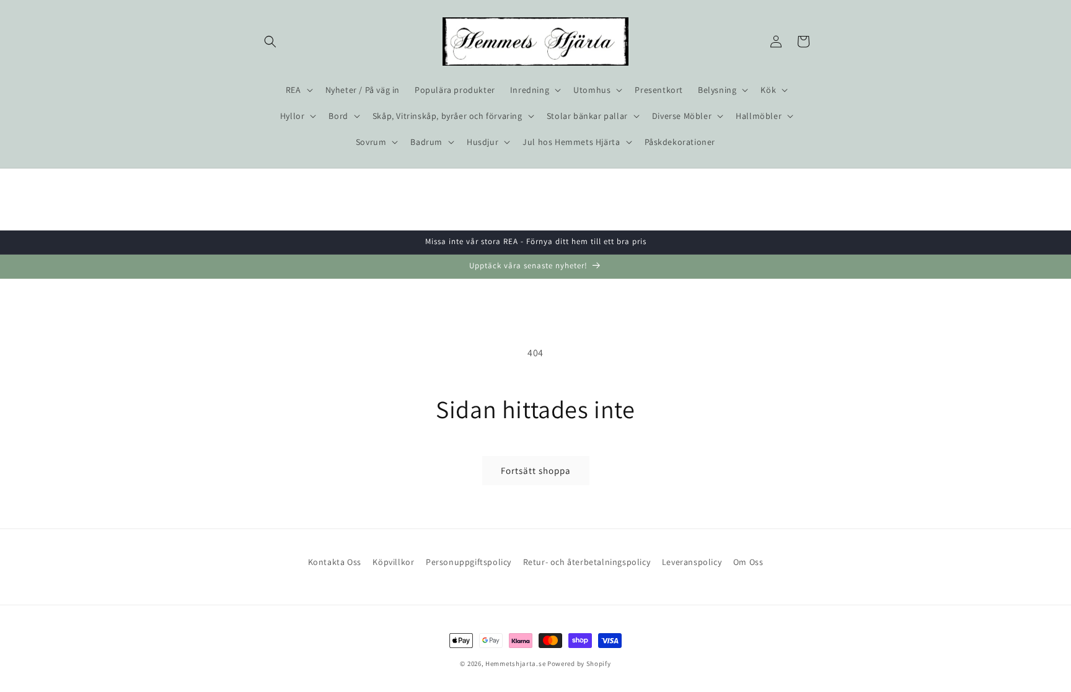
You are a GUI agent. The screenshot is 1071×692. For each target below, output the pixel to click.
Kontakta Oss (334, 561)
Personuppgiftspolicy (468, 561)
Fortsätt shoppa (536, 470)
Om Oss (748, 561)
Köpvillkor (393, 561)
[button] (270, 41)
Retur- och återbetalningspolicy (587, 561)
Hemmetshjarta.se (515, 663)
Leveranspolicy (691, 561)
